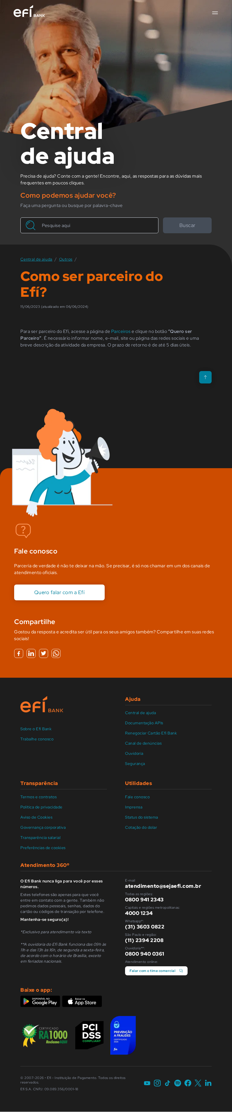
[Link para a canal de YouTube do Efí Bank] (147, 1083)
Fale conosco (137, 796)
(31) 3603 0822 (144, 926)
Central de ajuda (140, 712)
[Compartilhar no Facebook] (18, 653)
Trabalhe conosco (36, 739)
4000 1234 (139, 913)
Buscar (187, 225)
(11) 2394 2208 (144, 940)
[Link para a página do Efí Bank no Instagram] (157, 1083)
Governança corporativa (43, 827)
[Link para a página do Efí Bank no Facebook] (187, 1083)
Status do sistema (141, 817)
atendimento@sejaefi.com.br (163, 886)
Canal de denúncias (143, 743)
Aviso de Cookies (36, 817)
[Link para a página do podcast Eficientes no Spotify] (177, 1083)
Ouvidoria (134, 753)
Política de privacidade (41, 807)
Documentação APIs (144, 722)
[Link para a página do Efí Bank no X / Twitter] (198, 1083)
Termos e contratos (38, 796)
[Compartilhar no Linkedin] (31, 653)
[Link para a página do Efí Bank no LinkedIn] (208, 1083)
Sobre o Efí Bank (35, 728)
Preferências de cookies (43, 847)
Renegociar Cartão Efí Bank (151, 733)
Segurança (135, 763)
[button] (215, 13)
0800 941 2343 (144, 899)
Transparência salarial (40, 837)
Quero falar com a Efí (59, 592)
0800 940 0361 (144, 953)
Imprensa (133, 807)
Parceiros (121, 331)
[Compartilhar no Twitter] (43, 653)
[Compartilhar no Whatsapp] (56, 653)
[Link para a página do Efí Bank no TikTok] (167, 1083)
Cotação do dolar (141, 827)
